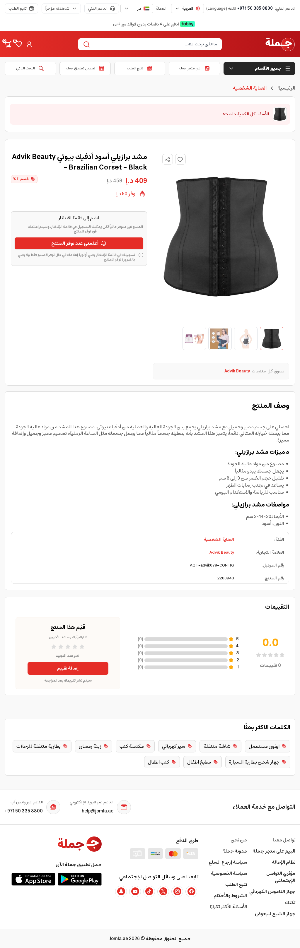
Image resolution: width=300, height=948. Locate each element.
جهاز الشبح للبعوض (275, 913)
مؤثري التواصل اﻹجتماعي (280, 877)
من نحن (239, 839)
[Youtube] (135, 891)
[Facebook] (191, 891)
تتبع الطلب (17, 8)
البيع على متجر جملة (274, 851)
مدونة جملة (234, 851)
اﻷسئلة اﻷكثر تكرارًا (228, 906)
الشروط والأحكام (230, 895)
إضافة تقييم (68, 668)
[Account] (29, 44)
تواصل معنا (284, 839)
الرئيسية (286, 88)
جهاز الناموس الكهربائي (272, 891)
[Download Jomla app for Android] (80, 879)
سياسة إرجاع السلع (228, 862)
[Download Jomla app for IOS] (33, 879)
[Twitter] (163, 891)
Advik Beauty (221, 552)
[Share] (167, 159)
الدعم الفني (98, 8)
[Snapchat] (121, 891)
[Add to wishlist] (180, 159)
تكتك (290, 902)
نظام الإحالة (283, 862)
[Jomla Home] (280, 44)
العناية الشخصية (219, 539)
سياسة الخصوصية (229, 873)
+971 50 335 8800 (255, 8)
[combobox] (187, 8)
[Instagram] (177, 891)
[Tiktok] (149, 891)
